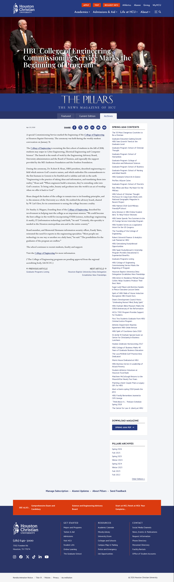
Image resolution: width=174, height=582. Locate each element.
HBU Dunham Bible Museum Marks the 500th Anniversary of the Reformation (128, 307)
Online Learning (70, 549)
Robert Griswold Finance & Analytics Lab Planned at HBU (127, 238)
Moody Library (104, 532)
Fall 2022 (116, 474)
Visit (97, 5)
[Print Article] (104, 127)
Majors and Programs (73, 527)
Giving (146, 5)
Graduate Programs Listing (37, 271)
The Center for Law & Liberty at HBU (127, 408)
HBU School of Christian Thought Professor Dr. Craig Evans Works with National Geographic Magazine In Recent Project (127, 198)
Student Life (69, 545)
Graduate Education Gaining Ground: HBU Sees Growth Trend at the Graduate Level (127, 141)
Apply (86, 5)
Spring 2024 (117, 463)
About (144, 12)
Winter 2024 (117, 460)
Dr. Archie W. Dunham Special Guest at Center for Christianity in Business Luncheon (127, 337)
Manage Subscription (57, 490)
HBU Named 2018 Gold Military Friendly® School (125, 207)
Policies (47, 577)
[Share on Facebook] (74, 127)
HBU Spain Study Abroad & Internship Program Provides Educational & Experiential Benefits (127, 253)
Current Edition (87, 116)
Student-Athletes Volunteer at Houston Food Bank (124, 371)
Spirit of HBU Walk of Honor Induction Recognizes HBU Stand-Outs (128, 294)
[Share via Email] (98, 127)
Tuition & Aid (69, 532)
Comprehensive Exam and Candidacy (43, 507)
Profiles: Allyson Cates (121, 180)
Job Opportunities (105, 553)
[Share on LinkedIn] (92, 127)
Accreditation (67, 577)
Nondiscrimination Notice (23, 577)
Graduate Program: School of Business (128, 166)
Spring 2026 (117, 449)
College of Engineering (94, 134)
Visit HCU (68, 540)
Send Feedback (118, 490)
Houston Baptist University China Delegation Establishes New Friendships (128, 273)
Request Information (141, 536)
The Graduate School (73, 553)
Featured (66, 116)
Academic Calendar (106, 527)
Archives (108, 116)
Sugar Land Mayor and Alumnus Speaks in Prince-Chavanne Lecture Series (128, 288)
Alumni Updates (80, 490)
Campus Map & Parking (108, 545)
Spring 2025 (117, 456)
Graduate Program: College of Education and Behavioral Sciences (126, 161)
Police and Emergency (107, 549)
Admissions (68, 536)
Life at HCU (128, 12)
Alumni (137, 5)
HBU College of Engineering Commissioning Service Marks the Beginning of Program (125, 265)
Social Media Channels (141, 527)
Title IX (39, 577)
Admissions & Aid (104, 12)
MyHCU (157, 5)
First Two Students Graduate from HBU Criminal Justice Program (128, 319)
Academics (81, 12)
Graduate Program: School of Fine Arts (128, 184)
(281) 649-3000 (23, 540)
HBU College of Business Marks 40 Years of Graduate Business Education (127, 348)
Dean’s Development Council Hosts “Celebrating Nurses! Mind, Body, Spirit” (127, 300)
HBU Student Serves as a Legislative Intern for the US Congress (127, 226)
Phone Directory (139, 540)
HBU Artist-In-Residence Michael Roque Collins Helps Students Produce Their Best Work (128, 280)
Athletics (126, 5)
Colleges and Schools (107, 540)
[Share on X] (80, 127)
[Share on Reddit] (86, 127)
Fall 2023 (116, 471)
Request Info (111, 5)
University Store (104, 536)
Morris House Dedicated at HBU (125, 360)
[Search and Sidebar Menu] (157, 12)
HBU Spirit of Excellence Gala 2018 (127, 331)
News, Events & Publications (144, 532)
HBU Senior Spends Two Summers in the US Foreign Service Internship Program (128, 219)
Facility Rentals (139, 549)
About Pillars (99, 490)
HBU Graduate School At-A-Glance (126, 176)
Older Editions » (138, 479)
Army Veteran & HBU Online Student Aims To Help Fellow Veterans (127, 213)
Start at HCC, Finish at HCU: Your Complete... (130, 507)
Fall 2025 (116, 452)
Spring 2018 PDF (123, 428)
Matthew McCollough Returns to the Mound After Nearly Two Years (127, 377)
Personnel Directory (140, 545)
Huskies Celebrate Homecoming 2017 (127, 344)
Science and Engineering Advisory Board (87, 507)
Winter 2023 (117, 467)
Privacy (56, 577)
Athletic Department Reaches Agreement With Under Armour (124, 326)
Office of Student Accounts (144, 553)
